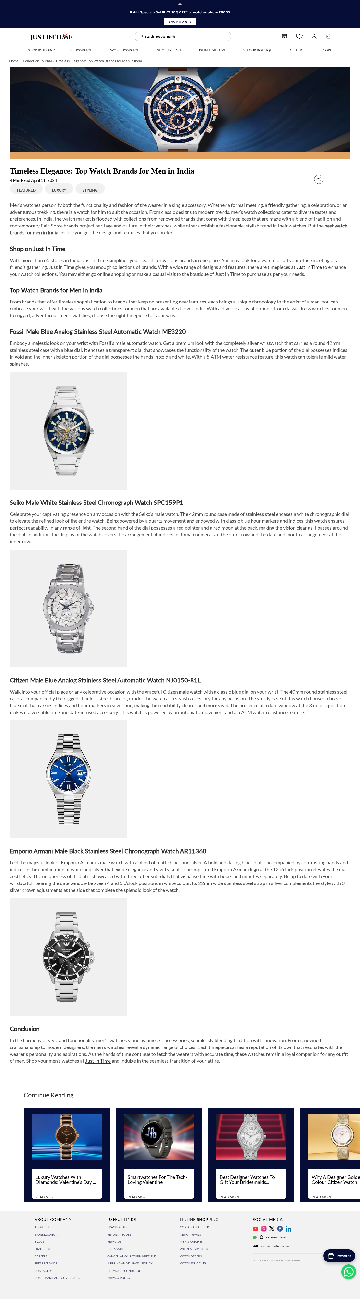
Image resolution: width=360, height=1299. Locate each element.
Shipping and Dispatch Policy (130, 1263)
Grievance (115, 1249)
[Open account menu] (314, 36)
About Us (42, 1227)
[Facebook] (280, 1229)
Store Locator (46, 1234)
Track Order (117, 1227)
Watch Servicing (193, 1263)
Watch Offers (191, 1256)
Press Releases (46, 1263)
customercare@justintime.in (276, 1245)
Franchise (43, 1249)
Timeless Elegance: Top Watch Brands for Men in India (98, 61)
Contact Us (43, 1271)
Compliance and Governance (58, 1278)
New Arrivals (190, 1234)
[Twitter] (271, 1228)
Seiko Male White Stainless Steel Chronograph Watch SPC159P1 (96, 502)
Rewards (114, 1241)
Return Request (120, 1234)
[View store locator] (284, 36)
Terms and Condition (124, 1271)
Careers (41, 1256)
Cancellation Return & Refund (131, 1256)
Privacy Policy (119, 1278)
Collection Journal (37, 61)
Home (14, 61)
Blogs (39, 1241)
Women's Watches (194, 1249)
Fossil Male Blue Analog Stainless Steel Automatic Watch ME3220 (98, 331)
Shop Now (178, 21)
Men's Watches (191, 1241)
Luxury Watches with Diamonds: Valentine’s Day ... (66, 1179)
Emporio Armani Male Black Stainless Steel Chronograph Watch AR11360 (108, 851)
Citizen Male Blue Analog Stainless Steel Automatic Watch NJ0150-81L (105, 680)
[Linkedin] (288, 1229)
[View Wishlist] (299, 36)
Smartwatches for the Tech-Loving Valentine (157, 1179)
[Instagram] (264, 1229)
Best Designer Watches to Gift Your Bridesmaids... (247, 1179)
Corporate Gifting (195, 1227)
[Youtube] (255, 1229)
